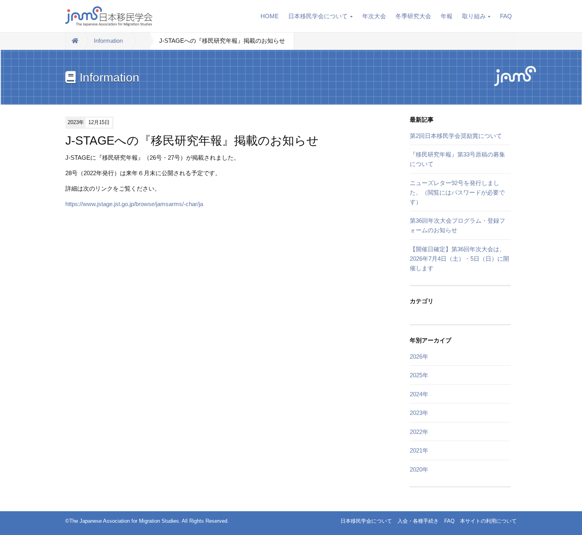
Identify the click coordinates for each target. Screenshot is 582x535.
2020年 (419, 469)
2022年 (419, 431)
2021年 (419, 450)
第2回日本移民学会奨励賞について (456, 135)
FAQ (506, 16)
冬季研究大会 (413, 16)
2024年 (419, 394)
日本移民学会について (318, 16)
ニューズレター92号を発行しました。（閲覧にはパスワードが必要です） (457, 192)
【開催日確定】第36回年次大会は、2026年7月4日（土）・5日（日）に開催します (459, 258)
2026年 (419, 356)
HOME (270, 16)
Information (108, 40)
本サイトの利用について (488, 521)
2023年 (419, 412)
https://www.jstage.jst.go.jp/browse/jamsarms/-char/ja (134, 204)
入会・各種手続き (418, 521)
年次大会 (374, 16)
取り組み (474, 16)
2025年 (419, 375)
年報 (447, 16)
